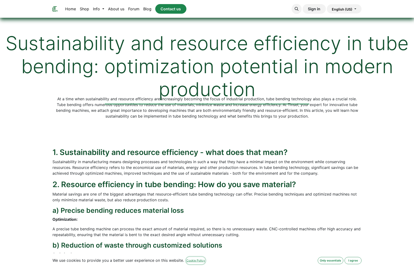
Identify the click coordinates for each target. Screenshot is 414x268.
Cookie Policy (195, 260)
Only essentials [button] (330, 260)
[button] (297, 9)
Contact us (171, 8)
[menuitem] (70, 9)
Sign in (314, 8)
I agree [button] (353, 260)
